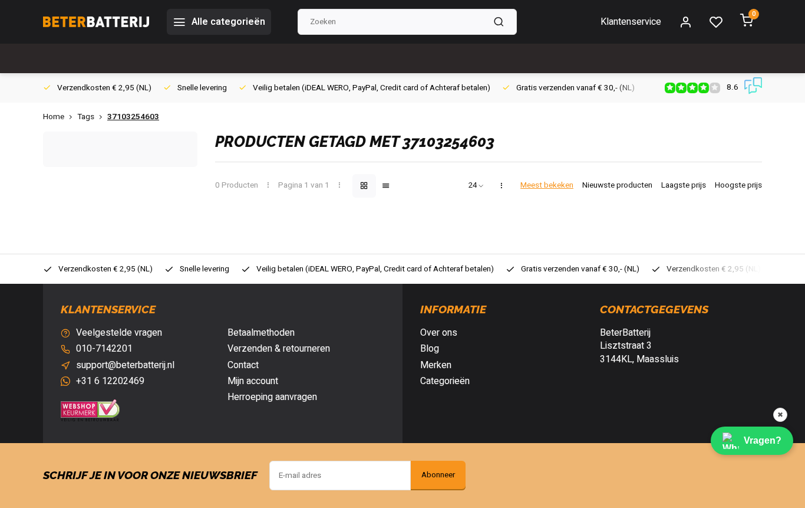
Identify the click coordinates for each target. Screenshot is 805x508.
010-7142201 (104, 348)
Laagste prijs (683, 185)
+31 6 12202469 (110, 381)
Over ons (438, 332)
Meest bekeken (546, 185)
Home (53, 117)
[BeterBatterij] (96, 22)
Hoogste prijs (738, 185)
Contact (243, 365)
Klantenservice (631, 22)
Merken (435, 365)
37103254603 (133, 117)
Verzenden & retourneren (278, 348)
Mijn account (252, 381)
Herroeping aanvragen (272, 397)
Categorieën (445, 381)
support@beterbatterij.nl (125, 365)
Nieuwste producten (617, 185)
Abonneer (438, 475)
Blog (429, 348)
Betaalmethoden (261, 332)
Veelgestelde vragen (119, 332)
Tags (85, 117)
